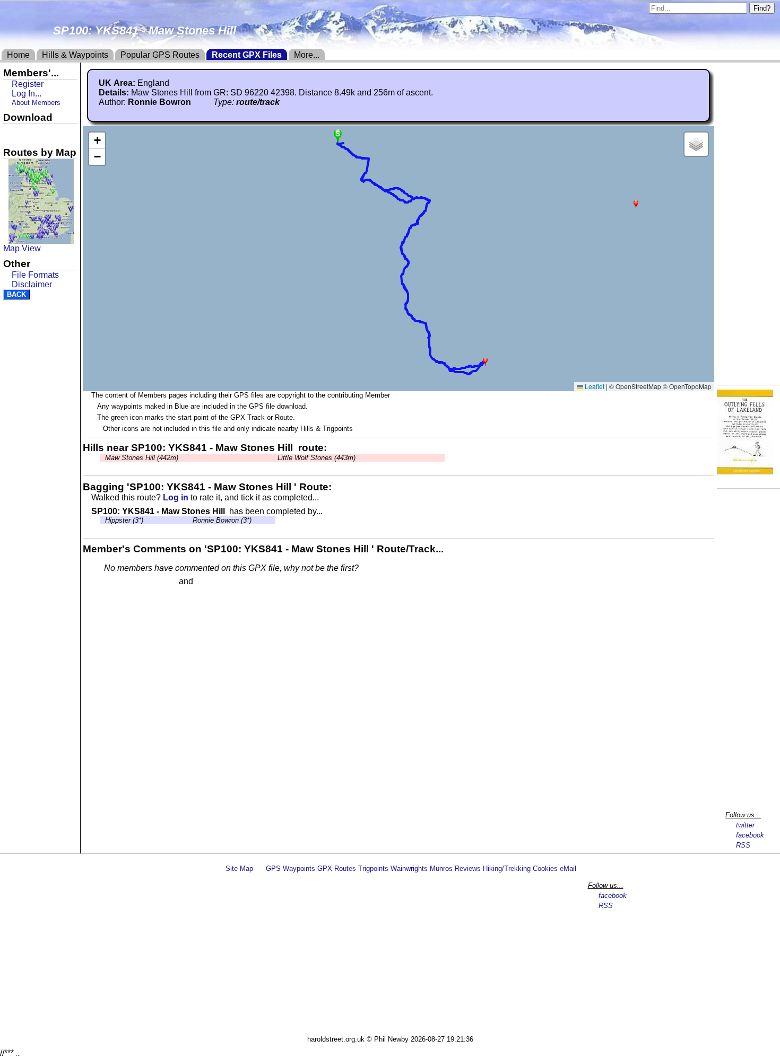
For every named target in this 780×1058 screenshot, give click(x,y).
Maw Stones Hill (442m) (141, 458)
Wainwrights (409, 868)
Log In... (217, 582)
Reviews (468, 868)
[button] (485, 361)
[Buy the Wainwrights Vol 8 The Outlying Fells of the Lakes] (745, 471)
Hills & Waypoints (75, 54)
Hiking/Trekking (507, 868)
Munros (441, 868)
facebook (750, 835)
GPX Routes (336, 868)
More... (306, 54)
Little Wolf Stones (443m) (317, 458)
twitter (745, 825)
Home (18, 54)
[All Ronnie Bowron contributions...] (197, 102)
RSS (743, 845)
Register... (130, 582)
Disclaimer (32, 284)
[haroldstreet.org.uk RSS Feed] (259, 868)
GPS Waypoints (290, 868)
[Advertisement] (395, 955)
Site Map (239, 868)
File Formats (35, 274)
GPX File (23, 133)
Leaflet (593, 386)
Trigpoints (373, 868)
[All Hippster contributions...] (102, 520)
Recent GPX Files (247, 54)
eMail (568, 868)
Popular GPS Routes (160, 54)
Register (28, 84)
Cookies (545, 868)
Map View (22, 248)
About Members (36, 103)
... (18, 1054)
